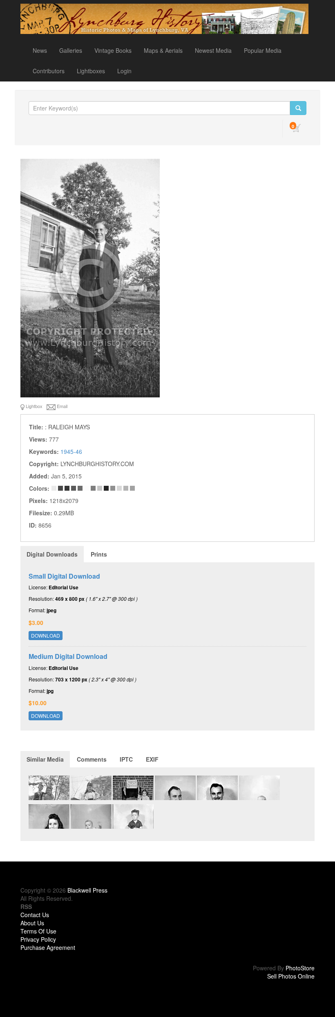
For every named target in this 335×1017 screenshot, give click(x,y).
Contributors (49, 71)
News (40, 50)
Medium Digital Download (68, 656)
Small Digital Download (64, 576)
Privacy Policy (38, 939)
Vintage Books (113, 50)
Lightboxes (91, 71)
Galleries (70, 50)
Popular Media (262, 50)
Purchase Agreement (47, 947)
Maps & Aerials (163, 50)
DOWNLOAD (45, 635)
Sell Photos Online (291, 976)
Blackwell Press (87, 890)
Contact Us (34, 915)
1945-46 (71, 451)
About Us (32, 923)
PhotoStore (300, 968)
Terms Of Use (38, 931)
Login (124, 71)
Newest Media (213, 50)
